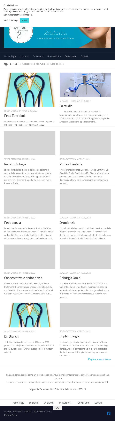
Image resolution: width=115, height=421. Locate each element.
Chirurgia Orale (70, 278)
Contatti (84, 56)
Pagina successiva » (99, 359)
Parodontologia (15, 164)
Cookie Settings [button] (11, 20)
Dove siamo (71, 56)
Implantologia (69, 336)
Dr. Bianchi (38, 56)
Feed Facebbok (15, 116)
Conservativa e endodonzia (23, 278)
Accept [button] (24, 20)
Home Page (10, 56)
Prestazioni (53, 56)
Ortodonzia (67, 223)
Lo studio (24, 56)
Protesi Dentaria (71, 164)
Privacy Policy (10, 415)
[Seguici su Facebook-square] (109, 413)
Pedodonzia (12, 223)
